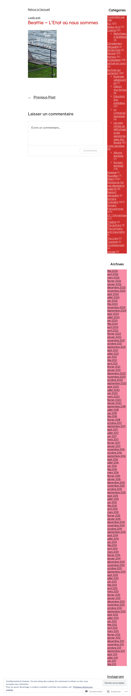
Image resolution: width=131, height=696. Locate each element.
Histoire (111, 53)
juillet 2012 (113, 617)
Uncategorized (115, 245)
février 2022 (114, 333)
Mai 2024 (112, 323)
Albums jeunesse (118, 154)
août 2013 (112, 575)
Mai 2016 (112, 469)
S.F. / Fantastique (116, 215)
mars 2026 (113, 277)
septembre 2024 (116, 310)
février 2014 (113, 555)
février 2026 (114, 280)
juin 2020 (112, 393)
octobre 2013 (114, 568)
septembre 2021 (116, 346)
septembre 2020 (117, 383)
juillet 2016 (113, 462)
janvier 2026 (114, 284)
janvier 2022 (114, 337)
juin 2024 (112, 320)
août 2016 (112, 459)
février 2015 (113, 515)
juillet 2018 (113, 409)
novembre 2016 (116, 449)
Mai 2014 (112, 545)
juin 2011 (111, 660)
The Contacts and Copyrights (116, 230)
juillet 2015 (113, 498)
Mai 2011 (111, 664)
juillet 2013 (113, 578)
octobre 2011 (114, 647)
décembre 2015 (116, 482)
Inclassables (114, 59)
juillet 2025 (113, 297)
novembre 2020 (116, 376)
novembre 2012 (116, 604)
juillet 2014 (113, 538)
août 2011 (112, 654)
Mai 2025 (112, 303)
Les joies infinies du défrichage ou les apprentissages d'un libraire (120, 132)
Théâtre (111, 221)
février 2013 (113, 594)
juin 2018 (112, 413)
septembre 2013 (116, 571)
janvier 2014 (114, 558)
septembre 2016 (116, 456)
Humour (111, 56)
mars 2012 (113, 631)
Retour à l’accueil (39, 9)
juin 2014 (112, 541)
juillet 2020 (113, 389)
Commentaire (90, 150)
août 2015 (112, 495)
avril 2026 (112, 274)
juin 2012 (112, 621)
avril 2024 (112, 327)
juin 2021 (112, 356)
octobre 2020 (115, 379)
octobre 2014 (114, 528)
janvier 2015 (114, 518)
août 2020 (113, 386)
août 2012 (112, 614)
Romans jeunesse (118, 164)
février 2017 (113, 442)
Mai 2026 (112, 270)
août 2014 (112, 535)
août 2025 (113, 294)
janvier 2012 (114, 637)
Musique (112, 172)
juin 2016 (112, 465)
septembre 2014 (116, 531)
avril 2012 (112, 627)
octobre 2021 (114, 343)
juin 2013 (112, 581)
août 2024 (113, 313)
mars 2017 (113, 439)
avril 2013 (112, 588)
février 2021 (113, 366)
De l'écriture (113, 50)
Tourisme (112, 241)
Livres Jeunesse (115, 145)
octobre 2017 (114, 422)
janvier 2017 (114, 446)
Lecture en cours (116, 63)
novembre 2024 (116, 307)
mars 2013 (113, 591)
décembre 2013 (116, 561)
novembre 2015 (116, 485)
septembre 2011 (116, 650)
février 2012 (113, 634)
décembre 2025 (116, 287)
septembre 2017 (116, 426)
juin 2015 (112, 502)
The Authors (114, 225)
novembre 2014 (116, 525)
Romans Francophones (115, 207)
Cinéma (111, 30)
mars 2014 (113, 551)
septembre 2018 (116, 406)
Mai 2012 (112, 624)
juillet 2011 (112, 657)
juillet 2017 (113, 432)
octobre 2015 (114, 489)
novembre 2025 (116, 290)
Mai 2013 (112, 584)
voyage (111, 251)
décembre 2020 (116, 373)
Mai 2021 (112, 360)
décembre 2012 (116, 601)
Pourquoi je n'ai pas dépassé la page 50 (115, 185)
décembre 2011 (115, 641)
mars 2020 (113, 396)
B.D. (109, 23)
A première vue (115, 17)
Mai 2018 (112, 416)
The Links (112, 238)
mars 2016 (113, 472)
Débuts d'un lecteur (120, 88)
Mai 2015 (112, 505)
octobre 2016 (114, 452)
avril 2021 (112, 363)
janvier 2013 (113, 598)
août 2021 (112, 350)
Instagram (115, 676)
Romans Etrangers (112, 200)
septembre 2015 (116, 492)
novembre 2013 (115, 565)
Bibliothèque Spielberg (120, 35)
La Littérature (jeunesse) (119, 113)
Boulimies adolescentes (120, 80)
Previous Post (44, 97)
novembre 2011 (115, 644)
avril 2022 (112, 330)
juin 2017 (112, 436)
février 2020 (114, 399)
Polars (110, 178)
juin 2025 (112, 300)
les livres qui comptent (113, 71)
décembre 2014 (116, 522)
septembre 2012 (116, 611)
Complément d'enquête (114, 45)
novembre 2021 (116, 340)
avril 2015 (112, 508)
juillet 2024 (113, 317)
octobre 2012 (114, 608)
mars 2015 (113, 512)
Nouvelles (112, 175)
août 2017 (112, 429)
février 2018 (113, 419)
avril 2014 (112, 548)
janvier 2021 (114, 370)
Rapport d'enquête (113, 194)
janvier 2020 (114, 403)
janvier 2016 (114, 479)
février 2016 (113, 475)
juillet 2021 (113, 353)
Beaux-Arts (113, 26)
